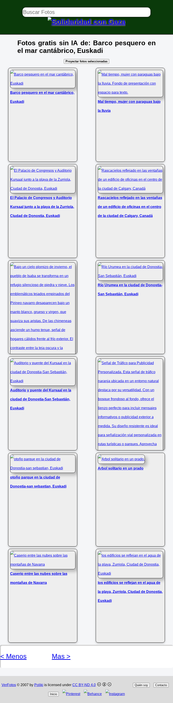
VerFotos (9, 685)
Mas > (61, 656)
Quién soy (141, 685)
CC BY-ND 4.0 (84, 685)
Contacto (161, 685)
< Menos (13, 656)
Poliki (38, 685)
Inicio (53, 694)
